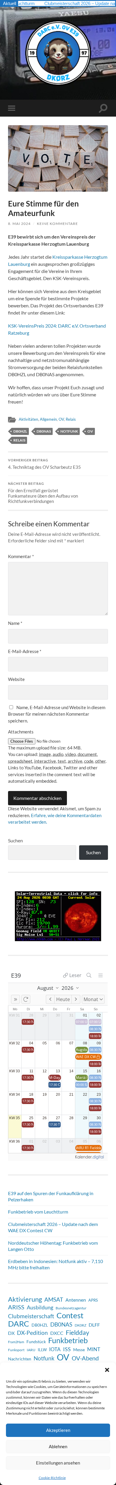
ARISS (16, 1307)
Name (15, 623)
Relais (71, 419)
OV (61, 419)
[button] (107, 1370)
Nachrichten (19, 1359)
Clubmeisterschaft (31, 1316)
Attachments (21, 731)
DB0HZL (20, 431)
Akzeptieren (58, 1430)
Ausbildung (40, 1307)
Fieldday (77, 1332)
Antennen (75, 1300)
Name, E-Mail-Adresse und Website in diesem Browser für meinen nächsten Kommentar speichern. (56, 714)
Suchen (15, 840)
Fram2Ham (16, 1342)
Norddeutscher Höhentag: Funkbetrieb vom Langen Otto (53, 1246)
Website (16, 679)
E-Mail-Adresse (24, 651)
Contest (70, 1315)
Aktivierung (25, 1299)
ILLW (42, 1349)
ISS (67, 1349)
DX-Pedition (32, 1332)
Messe (79, 1349)
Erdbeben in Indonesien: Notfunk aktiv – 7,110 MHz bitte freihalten (55, 1264)
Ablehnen (58, 1446)
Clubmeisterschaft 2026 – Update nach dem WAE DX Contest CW (53, 1227)
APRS (93, 1300)
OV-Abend (85, 1358)
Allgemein (48, 419)
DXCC (56, 1333)
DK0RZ (80, 1325)
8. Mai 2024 (19, 223)
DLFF (94, 1324)
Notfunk (69, 431)
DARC (18, 1323)
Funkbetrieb (68, 1340)
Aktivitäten (28, 419)
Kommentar (21, 556)
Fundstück (36, 1341)
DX (11, 1333)
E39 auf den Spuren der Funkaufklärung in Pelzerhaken (50, 1196)
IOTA (55, 1349)
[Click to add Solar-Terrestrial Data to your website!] (58, 939)
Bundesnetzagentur (71, 1308)
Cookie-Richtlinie (52, 1478)
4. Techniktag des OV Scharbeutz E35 (44, 464)
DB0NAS (44, 431)
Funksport (16, 1350)
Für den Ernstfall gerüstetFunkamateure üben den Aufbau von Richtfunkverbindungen (43, 493)
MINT (93, 1349)
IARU (31, 1350)
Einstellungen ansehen (58, 1462)
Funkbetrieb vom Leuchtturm (38, 1211)
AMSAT (53, 1299)
